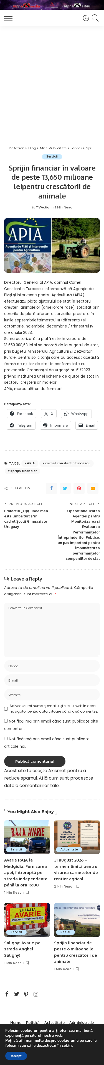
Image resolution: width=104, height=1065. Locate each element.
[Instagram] (36, 994)
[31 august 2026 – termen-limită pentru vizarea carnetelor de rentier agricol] (77, 837)
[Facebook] (51, 488)
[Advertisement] (52, 81)
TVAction (44, 207)
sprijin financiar (23, 471)
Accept (16, 1056)
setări (67, 1045)
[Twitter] (65, 488)
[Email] (92, 488)
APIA (31, 463)
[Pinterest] (79, 488)
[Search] (94, 18)
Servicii (52, 156)
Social (65, 932)
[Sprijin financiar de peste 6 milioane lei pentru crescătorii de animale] (77, 920)
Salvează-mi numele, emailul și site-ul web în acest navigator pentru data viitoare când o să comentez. (54, 708)
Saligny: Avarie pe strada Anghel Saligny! (22, 949)
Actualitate (69, 849)
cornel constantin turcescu (67, 463)
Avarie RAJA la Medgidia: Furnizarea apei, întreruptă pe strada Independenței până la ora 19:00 (26, 872)
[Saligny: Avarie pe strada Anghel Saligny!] (27, 920)
